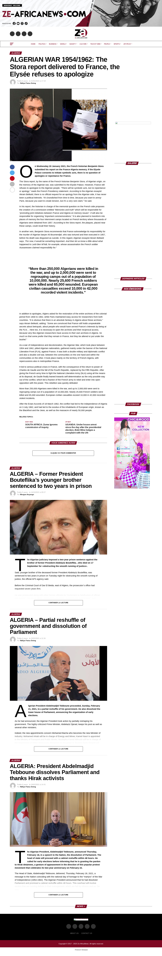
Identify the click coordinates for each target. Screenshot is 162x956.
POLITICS (42, 44)
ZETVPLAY (127, 44)
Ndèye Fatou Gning (28, 83)
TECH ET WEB (95, 44)
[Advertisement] (133, 103)
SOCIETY (72, 44)
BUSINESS (52, 44)
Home (33, 44)
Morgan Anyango (27, 494)
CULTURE (83, 44)
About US (74, 933)
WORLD (63, 44)
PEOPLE (107, 44)
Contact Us (86, 933)
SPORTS (117, 44)
